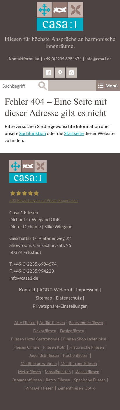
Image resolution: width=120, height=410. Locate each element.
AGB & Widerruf (55, 289)
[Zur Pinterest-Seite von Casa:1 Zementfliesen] (60, 73)
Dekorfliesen (44, 330)
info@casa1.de (98, 58)
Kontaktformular (24, 58)
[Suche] (42, 85)
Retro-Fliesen (58, 379)
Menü (111, 85)
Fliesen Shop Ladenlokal (84, 338)
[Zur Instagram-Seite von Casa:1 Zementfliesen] (71, 73)
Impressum (87, 289)
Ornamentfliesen (27, 379)
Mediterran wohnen (39, 363)
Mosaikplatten (58, 371)
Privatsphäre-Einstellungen (60, 306)
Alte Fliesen (25, 322)
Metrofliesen (29, 371)
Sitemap (44, 297)
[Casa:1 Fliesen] (60, 16)
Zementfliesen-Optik (76, 387)
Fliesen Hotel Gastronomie (35, 338)
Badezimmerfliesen (86, 322)
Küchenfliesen (76, 355)
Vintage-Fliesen (39, 387)
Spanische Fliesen (90, 379)
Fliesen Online (26, 347)
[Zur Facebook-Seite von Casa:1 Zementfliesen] (48, 73)
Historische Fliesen (86, 347)
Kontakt (27, 289)
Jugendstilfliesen (44, 355)
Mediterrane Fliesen (79, 363)
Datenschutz (69, 297)
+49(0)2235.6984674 (62, 58)
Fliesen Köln (54, 347)
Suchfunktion (32, 133)
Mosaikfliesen (87, 371)
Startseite (74, 133)
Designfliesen (72, 330)
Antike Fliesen (52, 322)
